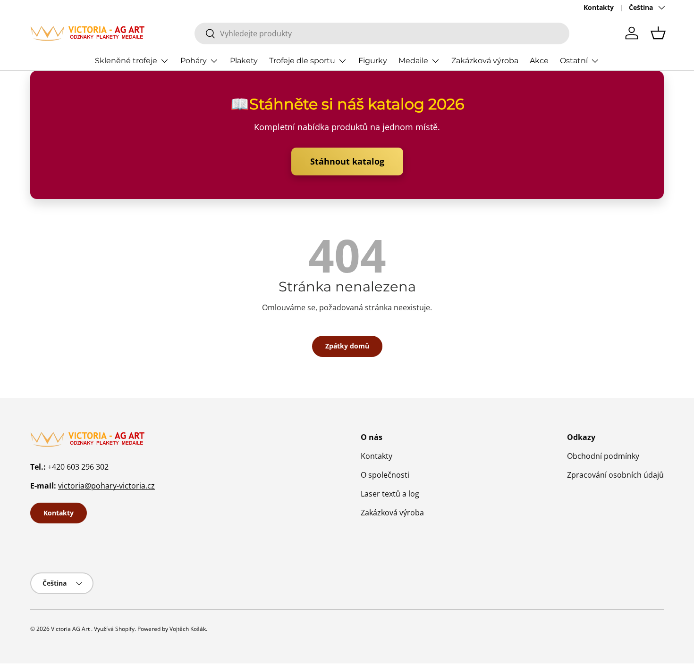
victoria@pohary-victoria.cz (106, 485)
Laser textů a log (390, 494)
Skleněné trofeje (126, 60)
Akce (539, 60)
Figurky (372, 60)
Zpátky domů (347, 345)
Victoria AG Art (70, 629)
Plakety (244, 60)
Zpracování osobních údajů (615, 475)
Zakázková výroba (484, 60)
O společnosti (385, 475)
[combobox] (382, 33)
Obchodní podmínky (603, 456)
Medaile (413, 60)
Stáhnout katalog (347, 161)
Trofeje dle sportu (302, 60)
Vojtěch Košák (187, 629)
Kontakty (599, 7)
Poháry (193, 60)
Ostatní (574, 60)
